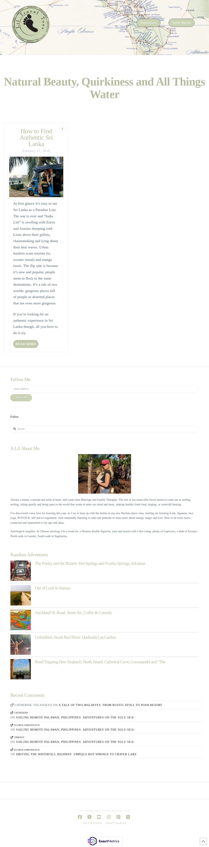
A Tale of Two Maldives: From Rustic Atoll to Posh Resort (110, 705)
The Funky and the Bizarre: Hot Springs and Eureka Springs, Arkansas (90, 563)
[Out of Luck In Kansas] (20, 595)
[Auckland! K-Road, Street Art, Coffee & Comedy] (20, 620)
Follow (14, 416)
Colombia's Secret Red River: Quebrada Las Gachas (75, 637)
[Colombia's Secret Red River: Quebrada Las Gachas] (20, 644)
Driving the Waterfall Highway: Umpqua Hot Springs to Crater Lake (76, 754)
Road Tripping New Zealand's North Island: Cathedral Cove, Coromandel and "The (100, 661)
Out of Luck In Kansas (52, 588)
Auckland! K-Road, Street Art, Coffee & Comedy (73, 612)
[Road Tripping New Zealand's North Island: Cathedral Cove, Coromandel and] (20, 669)
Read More (26, 344)
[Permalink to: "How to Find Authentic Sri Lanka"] (36, 177)
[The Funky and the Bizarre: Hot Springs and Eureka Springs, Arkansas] (20, 571)
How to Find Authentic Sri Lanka (36, 138)
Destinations (92, 823)
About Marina (116, 823)
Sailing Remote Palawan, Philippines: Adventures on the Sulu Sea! (75, 717)
